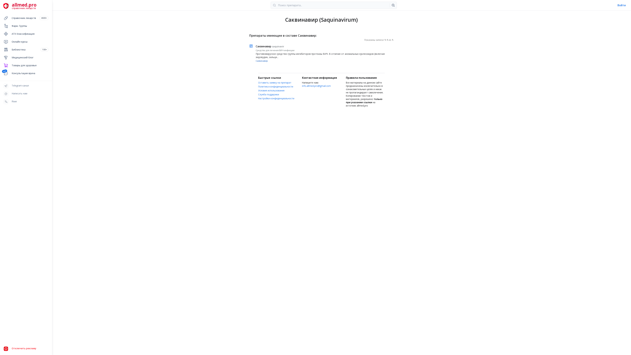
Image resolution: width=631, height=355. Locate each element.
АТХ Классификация (23, 33)
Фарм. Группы (19, 25)
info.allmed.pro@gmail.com (316, 85)
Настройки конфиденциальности (276, 98)
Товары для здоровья (24, 65)
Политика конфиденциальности (275, 86)
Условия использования (271, 90)
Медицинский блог (23, 57)
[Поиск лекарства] (393, 5)
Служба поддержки (268, 94)
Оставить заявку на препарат (274, 82)
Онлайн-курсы (19, 41)
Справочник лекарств (29, 18)
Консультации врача (23, 73)
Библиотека (29, 49)
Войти (622, 5)
